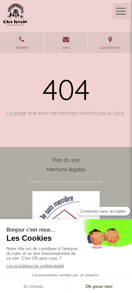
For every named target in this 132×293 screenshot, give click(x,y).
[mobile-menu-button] (121, 11)
